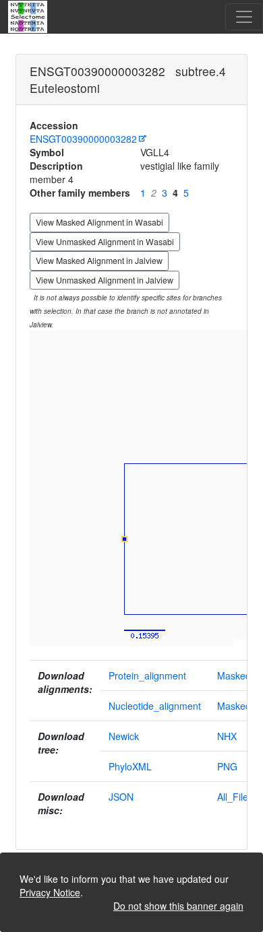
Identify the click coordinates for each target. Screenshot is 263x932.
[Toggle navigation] (244, 16)
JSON (121, 796)
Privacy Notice (50, 892)
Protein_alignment (147, 675)
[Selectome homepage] (28, 17)
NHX (227, 736)
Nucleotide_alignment (155, 705)
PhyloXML (130, 766)
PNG (227, 766)
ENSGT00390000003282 (83, 138)
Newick (124, 736)
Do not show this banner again (178, 905)
